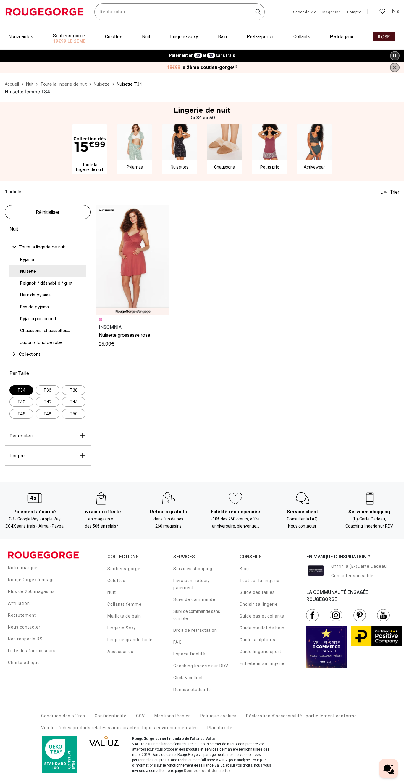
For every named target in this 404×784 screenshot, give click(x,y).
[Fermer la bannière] (395, 67)
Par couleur (21, 436)
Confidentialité (111, 716)
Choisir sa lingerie (259, 604)
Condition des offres (63, 716)
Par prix (17, 455)
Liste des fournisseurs (32, 650)
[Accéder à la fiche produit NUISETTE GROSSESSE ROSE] (132, 260)
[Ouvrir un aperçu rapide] (162, 212)
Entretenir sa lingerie (262, 663)
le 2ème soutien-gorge (202, 67)
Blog (244, 568)
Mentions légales (172, 716)
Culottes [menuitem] (113, 36)
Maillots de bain (124, 616)
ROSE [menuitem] (384, 36)
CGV (140, 716)
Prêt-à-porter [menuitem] (260, 36)
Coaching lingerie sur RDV (200, 665)
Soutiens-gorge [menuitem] (69, 36)
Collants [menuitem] (301, 36)
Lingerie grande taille (130, 639)
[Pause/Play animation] (395, 55)
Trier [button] (394, 192)
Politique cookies (218, 716)
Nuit (13, 229)
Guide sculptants (257, 639)
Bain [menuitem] (222, 36)
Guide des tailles (257, 592)
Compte (354, 12)
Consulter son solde (352, 575)
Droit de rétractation (195, 630)
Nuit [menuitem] (146, 36)
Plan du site (219, 727)
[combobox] (179, 12)
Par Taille (19, 373)
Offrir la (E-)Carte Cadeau (359, 566)
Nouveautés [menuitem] (20, 36)
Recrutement (22, 615)
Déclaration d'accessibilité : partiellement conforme (301, 716)
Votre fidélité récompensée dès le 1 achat (202, 52)
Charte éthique (24, 662)
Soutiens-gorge (123, 568)
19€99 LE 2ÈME (69, 41)
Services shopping (192, 568)
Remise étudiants (192, 689)
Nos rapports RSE (26, 639)
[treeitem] (42, 247)
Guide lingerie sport (260, 651)
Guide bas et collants (262, 616)
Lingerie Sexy (121, 628)
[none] (47, 247)
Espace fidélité (189, 654)
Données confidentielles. (208, 771)
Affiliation (19, 603)
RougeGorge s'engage (31, 579)
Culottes (116, 580)
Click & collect (188, 677)
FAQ (177, 642)
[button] (162, 212)
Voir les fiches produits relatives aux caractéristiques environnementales (119, 727)
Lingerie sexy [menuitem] (184, 36)
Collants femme (124, 604)
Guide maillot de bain (262, 628)
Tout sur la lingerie (259, 580)
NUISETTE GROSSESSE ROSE (124, 335)
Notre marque (23, 567)
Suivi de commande (194, 599)
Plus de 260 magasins (31, 591)
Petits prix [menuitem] (341, 36)
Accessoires (120, 651)
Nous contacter (24, 627)
